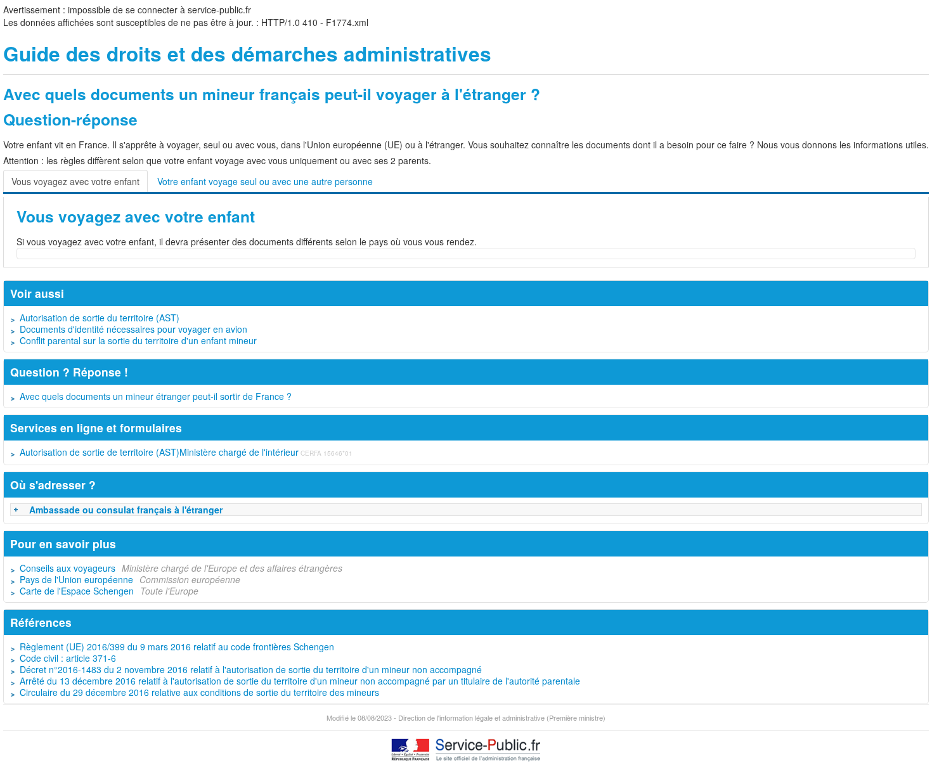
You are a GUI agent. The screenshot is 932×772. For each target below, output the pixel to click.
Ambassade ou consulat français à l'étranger (126, 509)
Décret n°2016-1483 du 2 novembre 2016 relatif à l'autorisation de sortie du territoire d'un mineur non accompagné (251, 669)
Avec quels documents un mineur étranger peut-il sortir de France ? (156, 396)
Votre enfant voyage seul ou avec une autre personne (265, 181)
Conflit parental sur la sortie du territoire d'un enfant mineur (138, 340)
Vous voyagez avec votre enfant (75, 181)
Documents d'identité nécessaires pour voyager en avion (133, 329)
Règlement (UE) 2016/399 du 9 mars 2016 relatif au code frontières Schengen (177, 646)
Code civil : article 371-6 (68, 658)
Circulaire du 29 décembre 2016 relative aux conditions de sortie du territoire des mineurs (199, 692)
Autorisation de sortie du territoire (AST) (99, 317)
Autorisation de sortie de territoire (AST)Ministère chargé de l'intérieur (159, 452)
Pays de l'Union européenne (76, 579)
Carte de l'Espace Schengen (77, 590)
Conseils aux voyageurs (67, 568)
